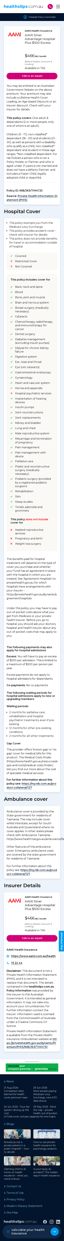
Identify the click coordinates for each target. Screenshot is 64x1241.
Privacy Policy (16, 1199)
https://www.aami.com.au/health (33, 956)
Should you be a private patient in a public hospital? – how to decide (16, 1147)
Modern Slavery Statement (24, 1206)
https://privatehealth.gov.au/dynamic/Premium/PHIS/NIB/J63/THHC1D (32, 1043)
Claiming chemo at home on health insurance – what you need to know (16, 1174)
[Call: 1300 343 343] (50, 6)
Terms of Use (15, 1192)
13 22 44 (16, 963)
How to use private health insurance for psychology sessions (45, 1145)
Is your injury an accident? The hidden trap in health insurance (46, 1172)
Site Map (12, 1212)
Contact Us (14, 1186)
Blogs (10, 1124)
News (10, 1081)
